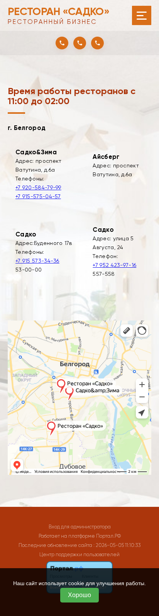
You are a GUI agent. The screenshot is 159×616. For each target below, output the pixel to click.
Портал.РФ (108, 536)
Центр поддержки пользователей (79, 554)
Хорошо (79, 595)
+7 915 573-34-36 (37, 261)
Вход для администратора (80, 527)
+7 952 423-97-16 (114, 265)
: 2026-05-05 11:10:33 (117, 545)
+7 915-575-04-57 (38, 196)
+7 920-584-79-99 (38, 187)
